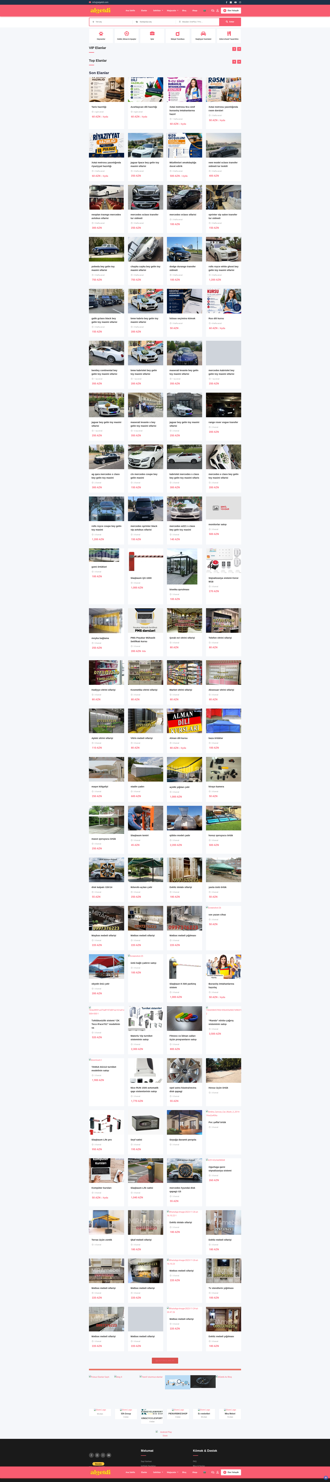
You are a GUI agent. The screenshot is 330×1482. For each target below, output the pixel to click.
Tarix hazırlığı (99, 107)
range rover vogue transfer (223, 422)
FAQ (194, 1461)
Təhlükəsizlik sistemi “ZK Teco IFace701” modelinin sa (106, 1024)
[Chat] (212, 10)
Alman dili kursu (179, 738)
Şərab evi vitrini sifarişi (182, 638)
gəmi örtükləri (99, 567)
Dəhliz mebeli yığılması (221, 1336)
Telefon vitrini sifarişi (220, 638)
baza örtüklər (216, 738)
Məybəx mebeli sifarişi (104, 935)
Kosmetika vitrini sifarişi (144, 690)
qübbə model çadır (180, 835)
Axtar (231, 21)
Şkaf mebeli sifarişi (141, 1240)
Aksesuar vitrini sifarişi (221, 690)
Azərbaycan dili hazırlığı (144, 107)
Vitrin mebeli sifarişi (142, 738)
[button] (88, 35)
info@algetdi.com (100, 2)
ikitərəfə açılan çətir (141, 887)
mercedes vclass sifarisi (183, 214)
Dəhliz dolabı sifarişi (181, 887)
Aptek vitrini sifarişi (102, 738)
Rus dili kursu (216, 318)
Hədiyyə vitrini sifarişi (104, 690)
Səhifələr (157, 10)
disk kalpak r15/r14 (102, 887)
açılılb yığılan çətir (180, 787)
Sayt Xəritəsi (146, 1461)
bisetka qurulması (179, 589)
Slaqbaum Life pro (102, 1139)
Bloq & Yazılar (199, 1466)
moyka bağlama (100, 638)
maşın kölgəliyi (100, 786)
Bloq (184, 10)
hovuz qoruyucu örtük (221, 835)
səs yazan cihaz (217, 914)
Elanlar (144, 10)
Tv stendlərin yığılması (221, 1288)
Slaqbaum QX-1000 (141, 578)
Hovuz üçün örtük (218, 1087)
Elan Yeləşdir (233, 10)
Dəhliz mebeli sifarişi (220, 1240)
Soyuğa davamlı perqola (183, 1139)
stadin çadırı (137, 786)
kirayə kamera (216, 786)
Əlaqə (194, 10)
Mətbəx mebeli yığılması (183, 935)
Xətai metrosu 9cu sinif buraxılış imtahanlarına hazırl (182, 110)
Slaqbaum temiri (140, 835)
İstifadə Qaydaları (148, 1466)
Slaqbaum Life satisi (142, 1188)
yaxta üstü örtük (217, 887)
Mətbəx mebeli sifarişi (143, 935)
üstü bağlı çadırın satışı (143, 963)
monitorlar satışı (218, 524)
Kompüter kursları (102, 1188)
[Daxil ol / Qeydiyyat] (217, 10)
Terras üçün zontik (102, 1240)
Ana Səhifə (130, 10)
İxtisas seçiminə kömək (182, 318)
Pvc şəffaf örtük (217, 1122)
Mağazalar (171, 10)
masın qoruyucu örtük (104, 839)
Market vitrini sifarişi (181, 690)
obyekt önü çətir (100, 984)
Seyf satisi (136, 1139)
